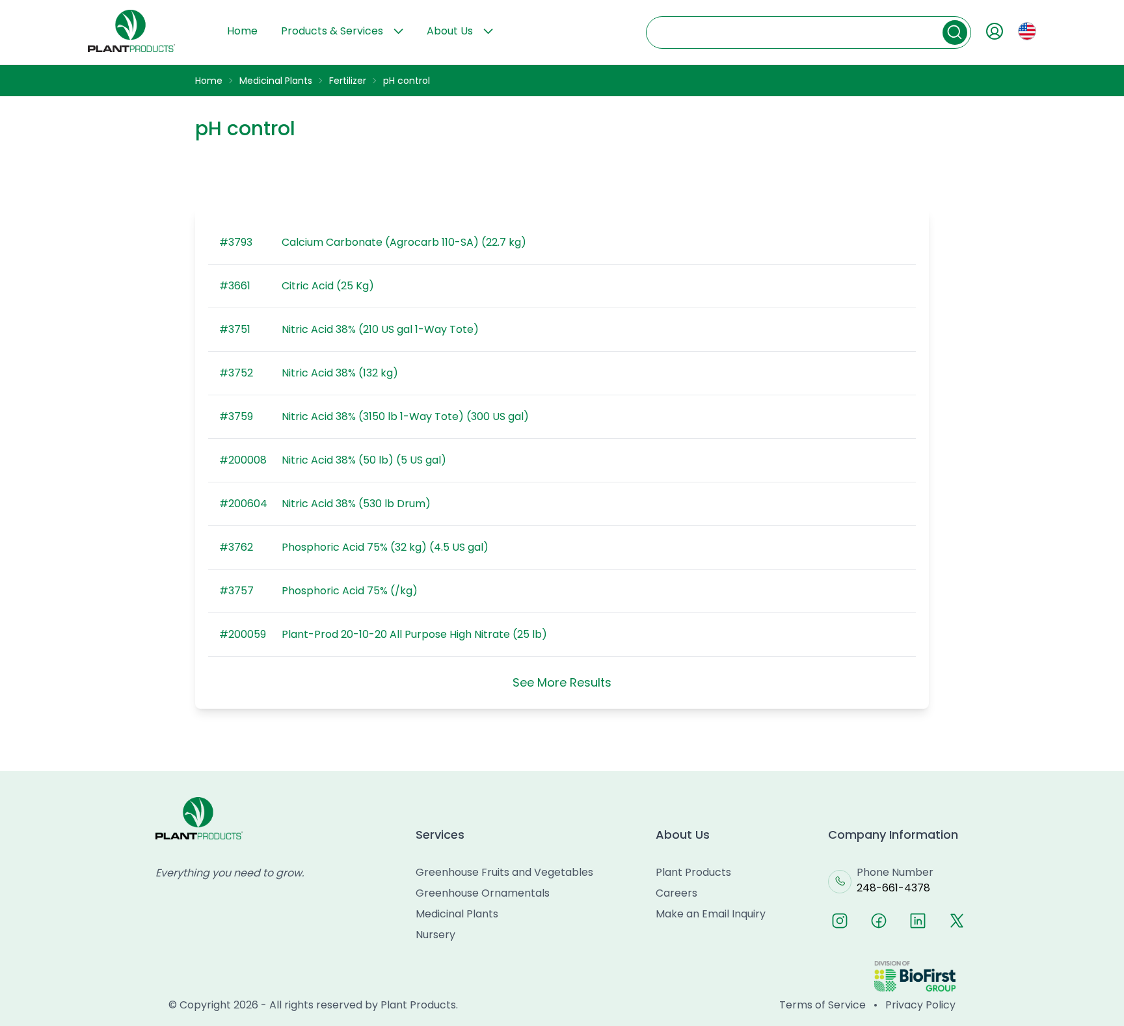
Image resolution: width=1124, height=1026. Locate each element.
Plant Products (693, 872)
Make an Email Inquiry (711, 913)
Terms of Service (822, 1004)
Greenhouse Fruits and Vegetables (504, 872)
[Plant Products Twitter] (957, 921)
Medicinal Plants (275, 80)
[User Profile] (994, 31)
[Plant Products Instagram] (840, 921)
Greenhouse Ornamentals (483, 893)
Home (242, 30)
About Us (450, 30)
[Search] (955, 32)
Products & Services (332, 30)
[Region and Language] (1027, 31)
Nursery (435, 934)
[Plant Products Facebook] (879, 921)
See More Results (562, 682)
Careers (676, 893)
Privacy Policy (920, 1004)
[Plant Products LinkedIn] (918, 921)
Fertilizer (347, 80)
